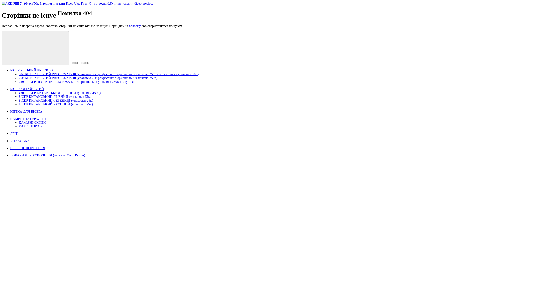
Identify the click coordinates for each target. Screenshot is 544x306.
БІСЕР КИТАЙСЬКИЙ (27, 89)
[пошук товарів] (35, 48)
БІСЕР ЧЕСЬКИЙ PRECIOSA (32, 70)
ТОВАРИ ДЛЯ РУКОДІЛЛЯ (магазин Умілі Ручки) (47, 155)
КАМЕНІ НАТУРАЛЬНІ (28, 118)
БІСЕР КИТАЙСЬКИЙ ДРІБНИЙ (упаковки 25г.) (55, 96)
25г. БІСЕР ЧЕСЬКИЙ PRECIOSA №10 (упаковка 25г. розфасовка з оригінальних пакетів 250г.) (88, 78)
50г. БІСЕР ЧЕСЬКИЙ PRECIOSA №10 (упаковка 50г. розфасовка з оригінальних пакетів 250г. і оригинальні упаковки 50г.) (109, 74)
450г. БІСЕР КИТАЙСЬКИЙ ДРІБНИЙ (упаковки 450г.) (60, 93)
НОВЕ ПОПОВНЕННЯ (27, 148)
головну (135, 26)
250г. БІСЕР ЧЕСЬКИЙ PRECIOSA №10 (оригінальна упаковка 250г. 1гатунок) (76, 82)
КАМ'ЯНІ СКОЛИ (32, 122)
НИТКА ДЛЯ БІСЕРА (26, 111)
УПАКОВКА (20, 141)
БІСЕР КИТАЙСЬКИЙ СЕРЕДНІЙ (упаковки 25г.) (56, 100)
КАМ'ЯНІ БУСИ (31, 126)
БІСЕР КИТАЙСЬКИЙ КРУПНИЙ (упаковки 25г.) (56, 104)
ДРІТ (14, 133)
